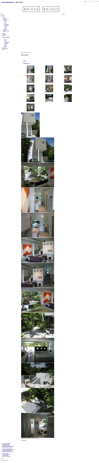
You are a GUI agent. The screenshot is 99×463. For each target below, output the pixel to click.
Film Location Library (6, 444)
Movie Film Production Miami (7, 448)
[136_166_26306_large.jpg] (49, 92)
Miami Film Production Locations (7, 446)
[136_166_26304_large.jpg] (68, 82)
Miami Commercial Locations (7, 447)
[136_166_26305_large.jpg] (30, 92)
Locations (25, 52)
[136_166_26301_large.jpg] (68, 73)
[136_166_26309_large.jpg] (49, 101)
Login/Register (2, 15)
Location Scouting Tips (6, 454)
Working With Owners (6, 445)
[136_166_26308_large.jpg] (30, 101)
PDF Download (23, 440)
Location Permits (5, 455)
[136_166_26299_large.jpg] (30, 73)
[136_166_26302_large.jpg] (30, 82)
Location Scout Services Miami (7, 451)
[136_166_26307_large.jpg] (68, 92)
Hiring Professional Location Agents (8, 449)
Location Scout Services (6, 443)
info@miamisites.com (7, 2)
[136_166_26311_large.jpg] (30, 111)
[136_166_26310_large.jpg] (68, 101)
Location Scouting (5, 453)
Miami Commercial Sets (6, 456)
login (38, 438)
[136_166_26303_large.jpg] (49, 82)
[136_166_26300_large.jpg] (49, 73)
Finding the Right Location (6, 450)
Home (22, 52)
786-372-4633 (5, 460)
